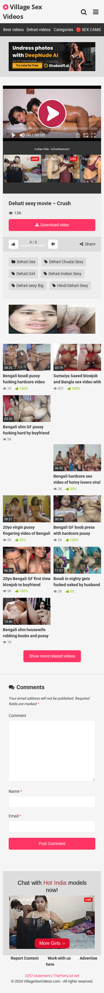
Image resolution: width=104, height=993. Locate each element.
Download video (54, 225)
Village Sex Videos (22, 11)
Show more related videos (52, 656)
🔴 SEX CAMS (88, 29)
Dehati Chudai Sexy (65, 261)
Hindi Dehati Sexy (72, 285)
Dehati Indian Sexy (64, 273)
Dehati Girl (25, 273)
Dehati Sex (26, 261)
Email (15, 816)
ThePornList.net (66, 976)
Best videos (13, 29)
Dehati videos (39, 29)
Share (89, 244)
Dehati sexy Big (30, 285)
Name (15, 791)
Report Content (25, 958)
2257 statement (38, 976)
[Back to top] (93, 981)
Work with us (59, 958)
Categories (63, 29)
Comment (17, 715)
